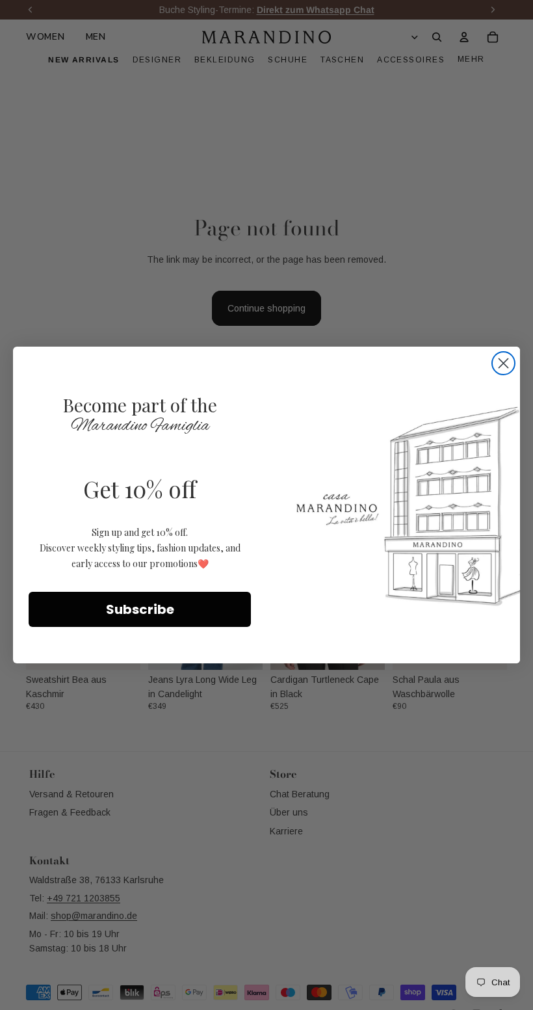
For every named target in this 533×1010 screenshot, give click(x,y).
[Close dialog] (503, 363)
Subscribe (140, 609)
